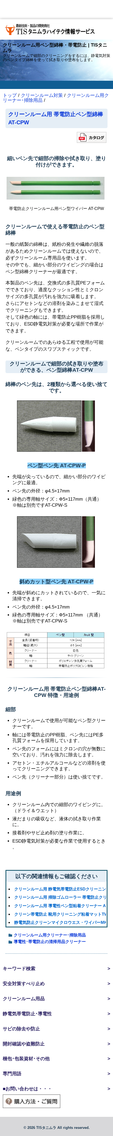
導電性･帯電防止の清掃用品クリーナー (50, 941)
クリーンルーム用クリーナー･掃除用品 (50, 935)
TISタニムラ (46, 1128)
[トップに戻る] (56, 29)
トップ (10, 95)
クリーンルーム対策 (42, 95)
